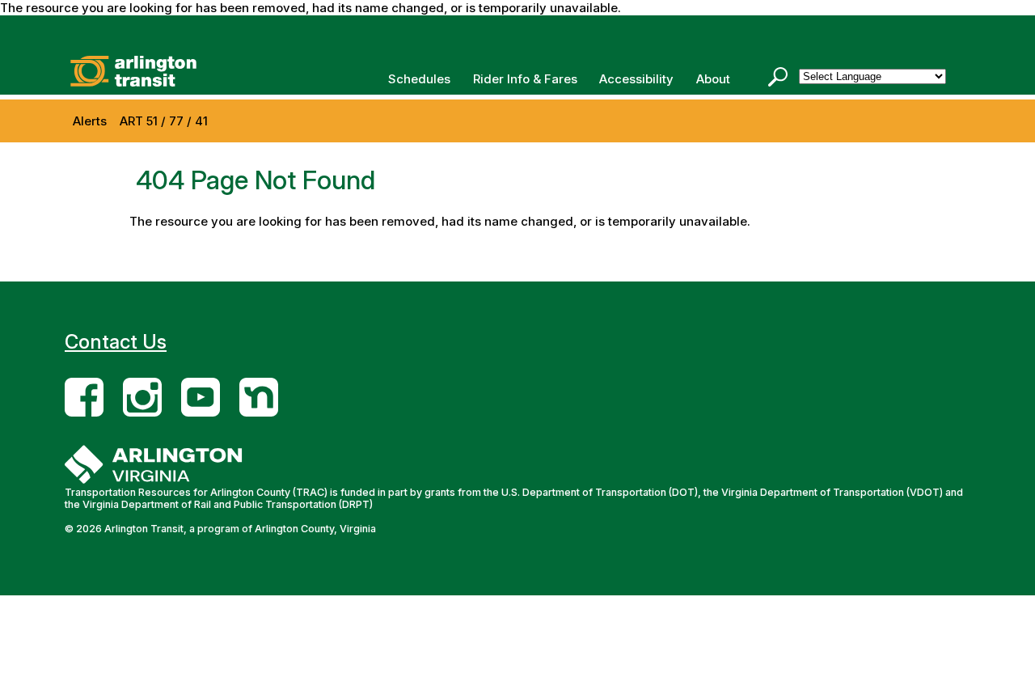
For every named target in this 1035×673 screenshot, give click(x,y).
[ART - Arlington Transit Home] (145, 71)
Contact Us (116, 341)
